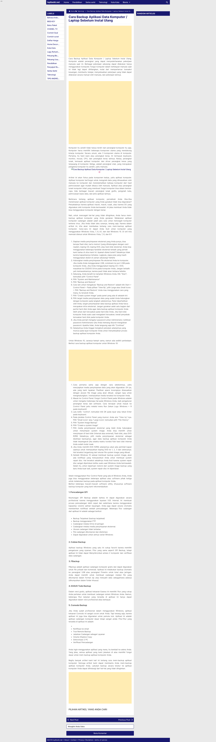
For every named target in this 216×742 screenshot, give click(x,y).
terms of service (101, 740)
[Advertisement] (100, 41)
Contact (74, 740)
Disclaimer (89, 740)
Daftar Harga (52, 40)
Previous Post (124, 720)
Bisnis (125, 2)
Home (66, 2)
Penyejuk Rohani (54, 67)
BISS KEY (51, 21)
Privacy (81, 740)
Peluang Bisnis (53, 56)
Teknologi (103, 2)
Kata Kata (115, 2)
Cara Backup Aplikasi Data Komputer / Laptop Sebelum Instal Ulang (98, 18)
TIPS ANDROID (53, 78)
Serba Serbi (52, 71)
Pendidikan (77, 2)
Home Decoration (54, 44)
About (66, 740)
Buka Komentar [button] (100, 733)
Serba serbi (90, 2)
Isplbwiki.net (53, 2)
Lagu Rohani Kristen (55, 52)
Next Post (74, 720)
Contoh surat (53, 36)
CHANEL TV (52, 29)
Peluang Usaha (53, 59)
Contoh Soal (52, 33)
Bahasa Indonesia (54, 17)
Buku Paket (52, 25)
